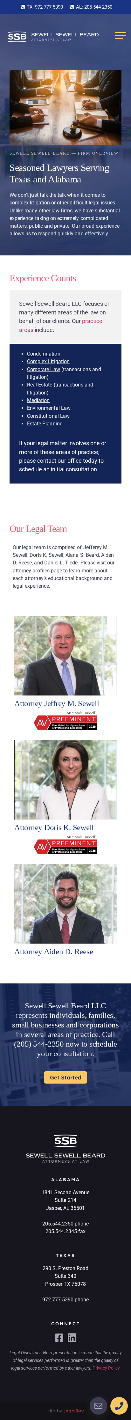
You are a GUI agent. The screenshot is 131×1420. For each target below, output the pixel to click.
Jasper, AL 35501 (65, 1208)
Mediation (38, 400)
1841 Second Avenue (65, 1192)
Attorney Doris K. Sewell (54, 827)
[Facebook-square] (59, 1338)
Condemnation (43, 354)
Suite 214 (65, 1200)
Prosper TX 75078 (65, 1284)
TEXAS (65, 1255)
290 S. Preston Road (66, 1268)
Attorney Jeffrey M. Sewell (56, 703)
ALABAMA (65, 1179)
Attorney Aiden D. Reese (53, 951)
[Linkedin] (72, 1338)
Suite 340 (65, 1276)
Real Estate (39, 385)
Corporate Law (43, 369)
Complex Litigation (48, 361)
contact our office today (67, 460)
